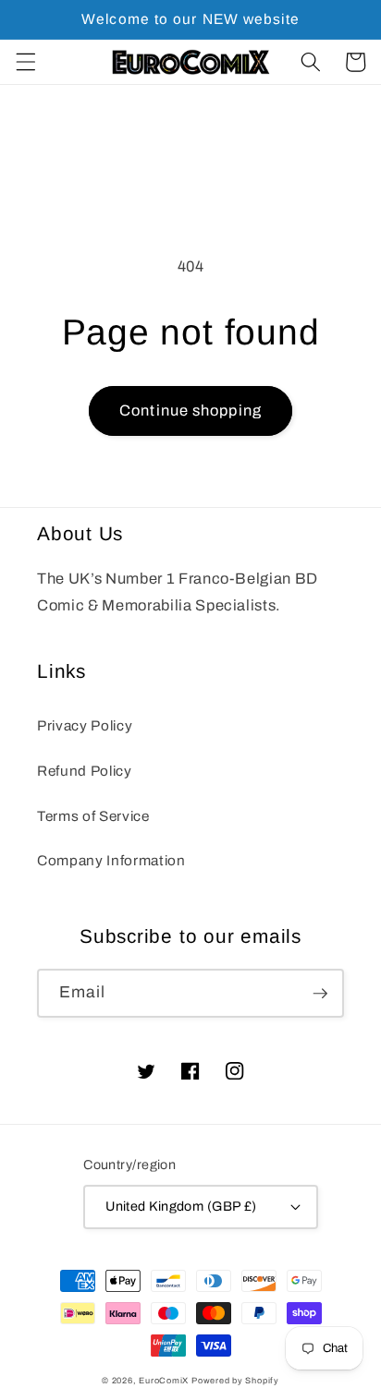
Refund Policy (84, 770)
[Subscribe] (320, 994)
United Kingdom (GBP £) (181, 1206)
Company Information (111, 860)
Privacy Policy (84, 725)
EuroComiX (164, 1380)
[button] (25, 62)
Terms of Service (93, 816)
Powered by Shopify (235, 1380)
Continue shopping (190, 410)
